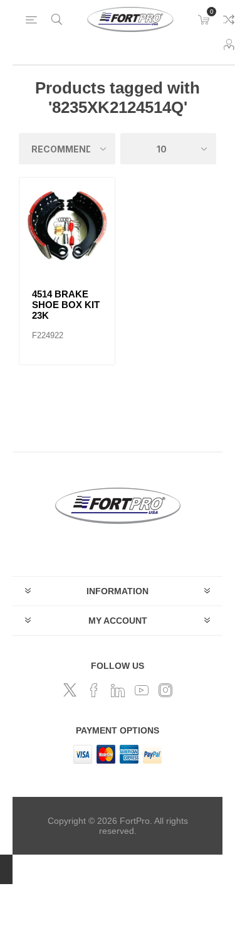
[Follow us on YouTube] (142, 690)
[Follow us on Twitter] (70, 690)
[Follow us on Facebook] (94, 690)
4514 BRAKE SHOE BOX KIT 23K (66, 305)
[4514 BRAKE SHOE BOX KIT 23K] (67, 225)
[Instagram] (165, 690)
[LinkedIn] (118, 690)
